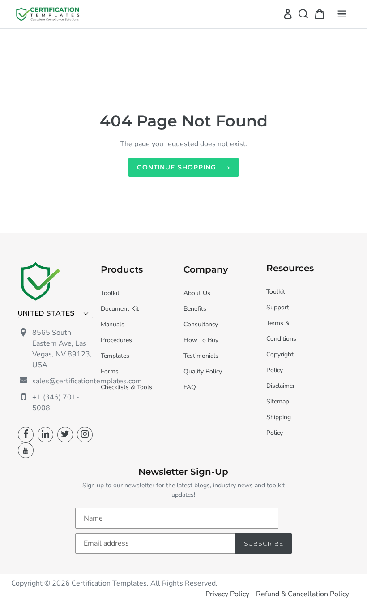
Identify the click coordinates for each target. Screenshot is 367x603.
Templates (115, 355)
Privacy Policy (227, 594)
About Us (197, 293)
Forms (110, 371)
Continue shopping (176, 167)
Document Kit (120, 308)
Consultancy (201, 324)
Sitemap (277, 401)
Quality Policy (203, 371)
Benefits (195, 308)
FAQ (190, 387)
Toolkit (110, 293)
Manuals (112, 324)
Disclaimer (280, 386)
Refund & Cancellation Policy (302, 594)
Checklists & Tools (126, 387)
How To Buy (201, 340)
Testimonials (201, 355)
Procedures (116, 340)
